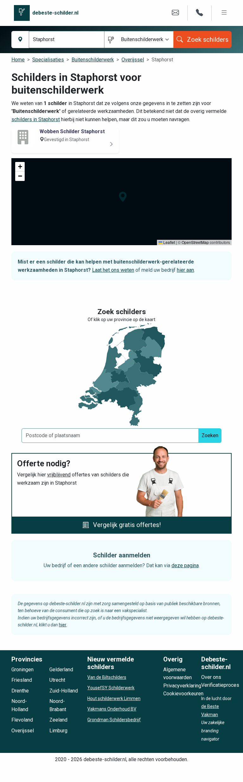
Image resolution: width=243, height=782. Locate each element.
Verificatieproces (220, 685)
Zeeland (58, 720)
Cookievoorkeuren (183, 694)
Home (18, 60)
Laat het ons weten (113, 270)
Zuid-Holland (63, 691)
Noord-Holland (19, 705)
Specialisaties (48, 60)
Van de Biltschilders (106, 677)
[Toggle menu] (224, 12)
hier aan (185, 270)
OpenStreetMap (195, 242)
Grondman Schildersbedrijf (114, 719)
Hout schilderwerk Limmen (113, 698)
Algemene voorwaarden (177, 674)
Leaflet (168, 242)
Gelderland (61, 670)
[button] (123, 197)
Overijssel (133, 60)
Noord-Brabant (57, 705)
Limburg (58, 731)
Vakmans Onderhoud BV (111, 708)
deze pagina (185, 565)
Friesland (21, 680)
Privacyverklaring (182, 686)
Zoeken (210, 435)
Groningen (22, 670)
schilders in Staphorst (35, 119)
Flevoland (22, 720)
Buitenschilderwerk (93, 60)
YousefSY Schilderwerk (110, 687)
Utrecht (57, 680)
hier (62, 624)
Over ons (211, 677)
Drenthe (20, 691)
